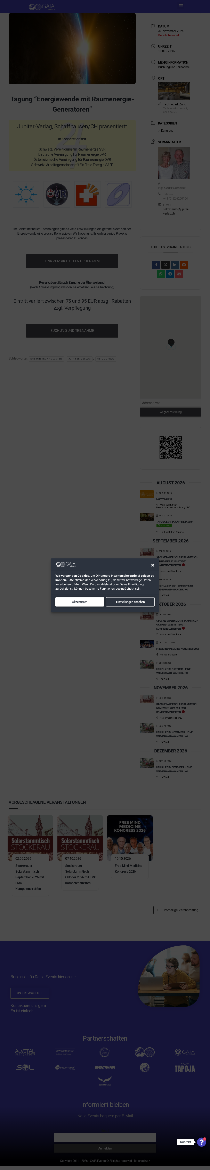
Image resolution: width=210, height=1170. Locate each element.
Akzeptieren (79, 602)
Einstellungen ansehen (130, 602)
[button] (153, 565)
